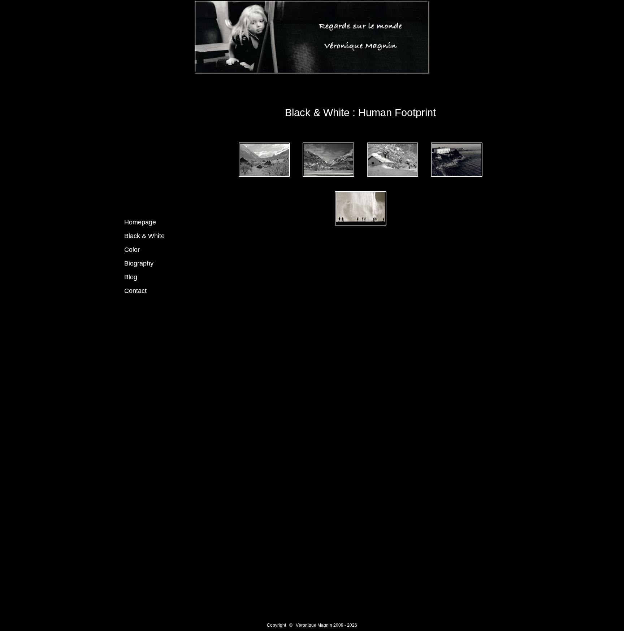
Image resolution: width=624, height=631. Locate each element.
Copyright (276, 625)
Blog (130, 277)
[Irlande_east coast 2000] (456, 161)
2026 (352, 625)
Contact (135, 290)
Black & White (144, 236)
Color (132, 249)
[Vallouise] (265, 161)
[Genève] (360, 209)
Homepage (140, 222)
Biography (138, 263)
